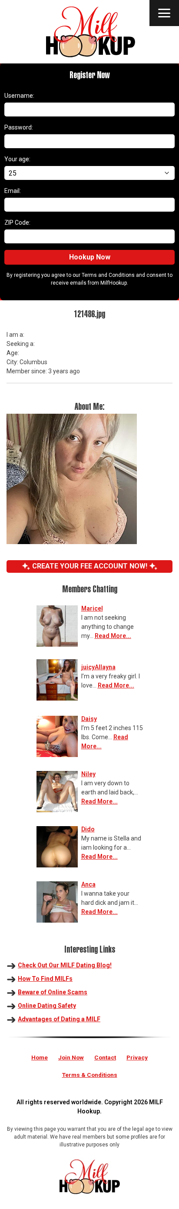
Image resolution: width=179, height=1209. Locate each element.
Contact (105, 1057)
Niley (88, 774)
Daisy (89, 718)
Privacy (137, 1057)
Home (39, 1057)
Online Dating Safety (47, 1005)
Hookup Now (89, 257)
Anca (88, 884)
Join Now (71, 1057)
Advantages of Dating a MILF (59, 1019)
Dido (88, 829)
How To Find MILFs (45, 978)
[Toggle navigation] (164, 13)
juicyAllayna (98, 667)
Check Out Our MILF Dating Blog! (65, 965)
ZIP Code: (17, 222)
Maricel (92, 608)
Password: (18, 127)
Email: (12, 190)
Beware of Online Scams (52, 992)
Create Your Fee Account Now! (89, 566)
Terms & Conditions (89, 1074)
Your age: (17, 159)
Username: (19, 95)
